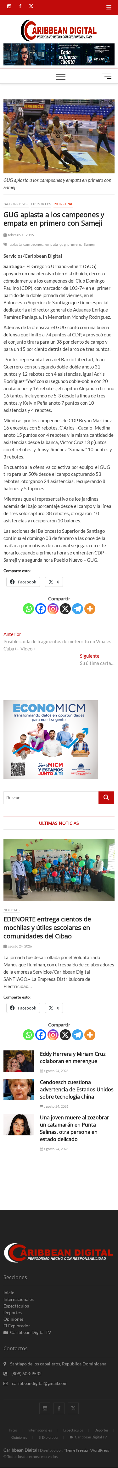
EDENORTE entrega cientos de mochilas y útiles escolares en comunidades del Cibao (47, 927)
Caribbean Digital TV (30, 1332)
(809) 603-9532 (26, 1373)
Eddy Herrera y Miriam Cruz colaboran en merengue (73, 1057)
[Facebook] (40, 608)
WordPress (99, 1450)
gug (62, 244)
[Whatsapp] (28, 608)
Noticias (11, 910)
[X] (65, 608)
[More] (89, 608)
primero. (74, 244)
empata (51, 244)
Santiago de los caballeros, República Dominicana (57, 1363)
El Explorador (16, 1325)
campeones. (33, 244)
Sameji (89, 244)
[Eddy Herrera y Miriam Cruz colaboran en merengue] (18, 1061)
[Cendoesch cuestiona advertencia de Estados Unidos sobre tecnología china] (18, 1089)
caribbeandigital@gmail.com (39, 1383)
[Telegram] (77, 608)
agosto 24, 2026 (19, 946)
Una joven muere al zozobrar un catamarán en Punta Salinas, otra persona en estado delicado (74, 1128)
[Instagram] (53, 608)
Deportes (41, 203)
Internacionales (18, 1299)
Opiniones (13, 1319)
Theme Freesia (76, 1450)
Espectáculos (16, 1305)
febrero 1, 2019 (20, 235)
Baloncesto (16, 203)
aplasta (16, 244)
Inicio (8, 1292)
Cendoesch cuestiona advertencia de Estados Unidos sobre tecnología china (77, 1089)
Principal (63, 203)
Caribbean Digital (20, 1450)
